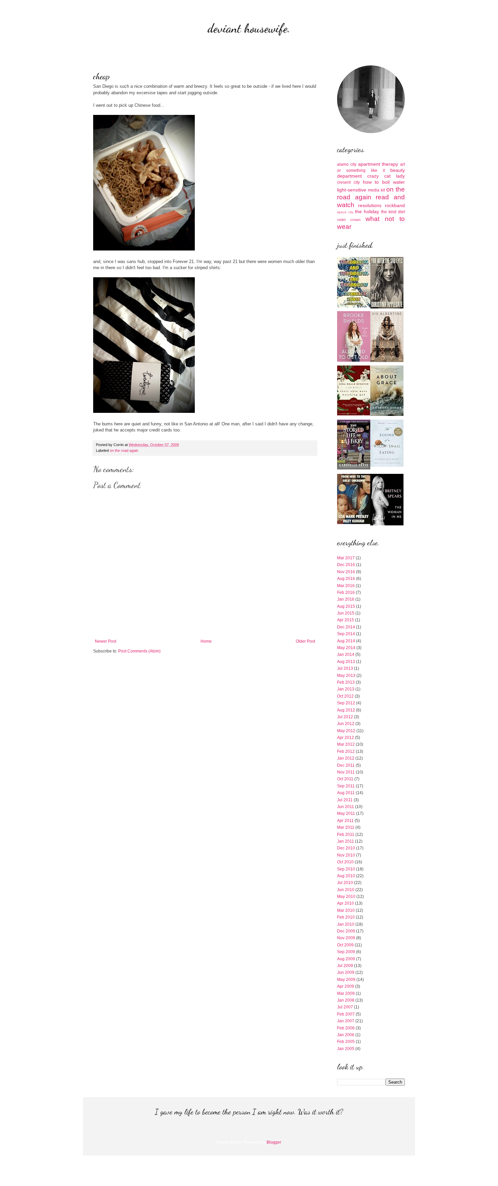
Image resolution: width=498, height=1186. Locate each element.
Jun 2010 (345, 889)
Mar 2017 (346, 558)
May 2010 (346, 896)
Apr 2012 (345, 737)
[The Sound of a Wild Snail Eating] (386, 465)
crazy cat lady (386, 176)
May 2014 (346, 647)
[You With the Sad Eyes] (386, 307)
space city (345, 212)
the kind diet (393, 211)
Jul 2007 (345, 1007)
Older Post (305, 641)
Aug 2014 (346, 641)
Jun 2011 (345, 806)
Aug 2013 (346, 661)
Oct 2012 (345, 696)
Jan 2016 (345, 599)
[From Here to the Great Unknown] (353, 522)
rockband (395, 205)
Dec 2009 (346, 931)
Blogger (274, 1142)
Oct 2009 (345, 945)
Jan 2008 (345, 1000)
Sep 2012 (346, 703)
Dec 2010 (346, 848)
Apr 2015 (345, 620)
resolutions (369, 205)
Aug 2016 (346, 578)
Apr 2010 (345, 903)
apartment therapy (378, 164)
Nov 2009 (346, 938)
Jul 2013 (345, 668)
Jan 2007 (345, 1021)
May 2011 (346, 813)
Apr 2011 (345, 820)
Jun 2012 (345, 723)
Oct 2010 (345, 862)
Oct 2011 (345, 779)
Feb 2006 (346, 1028)
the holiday (367, 211)
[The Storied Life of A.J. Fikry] (353, 468)
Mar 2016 (346, 585)
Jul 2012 (345, 717)
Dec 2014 (346, 627)
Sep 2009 (346, 951)
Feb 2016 (346, 592)
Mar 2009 (346, 993)
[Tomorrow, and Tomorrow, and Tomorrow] (353, 306)
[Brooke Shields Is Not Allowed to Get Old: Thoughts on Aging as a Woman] (353, 360)
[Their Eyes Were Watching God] (353, 414)
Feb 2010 (346, 917)
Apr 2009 (345, 986)
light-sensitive (351, 190)
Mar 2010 (346, 910)
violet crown (348, 220)
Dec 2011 (346, 765)
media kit (376, 190)
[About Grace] (386, 414)
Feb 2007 (346, 1014)
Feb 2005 (346, 1041)
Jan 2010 (345, 924)
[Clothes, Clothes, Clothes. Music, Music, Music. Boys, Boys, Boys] (386, 360)
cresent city (348, 182)
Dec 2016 (346, 564)
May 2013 (346, 675)
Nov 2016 (346, 571)
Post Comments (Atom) (139, 651)
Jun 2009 (345, 972)
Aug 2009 (346, 959)
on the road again (124, 450)
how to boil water (384, 182)
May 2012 (346, 730)
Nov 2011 (346, 772)
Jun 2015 (345, 613)
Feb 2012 (346, 751)
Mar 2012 (346, 744)
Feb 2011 (345, 834)
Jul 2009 (345, 965)
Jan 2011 (345, 841)
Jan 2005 (345, 1048)
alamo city (346, 164)
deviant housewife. (249, 28)
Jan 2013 (345, 689)
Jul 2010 (345, 882)
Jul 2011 (345, 800)
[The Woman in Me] (386, 524)
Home (206, 641)
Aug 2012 (346, 710)
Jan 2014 (345, 654)
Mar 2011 (345, 827)
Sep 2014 (346, 633)
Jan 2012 (345, 758)
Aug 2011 (346, 792)
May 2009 (346, 979)
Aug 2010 (346, 875)
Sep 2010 (346, 869)
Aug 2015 (346, 606)
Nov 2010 (346, 855)
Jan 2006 (345, 1034)
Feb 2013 (346, 682)
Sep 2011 (346, 786)
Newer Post (105, 641)
